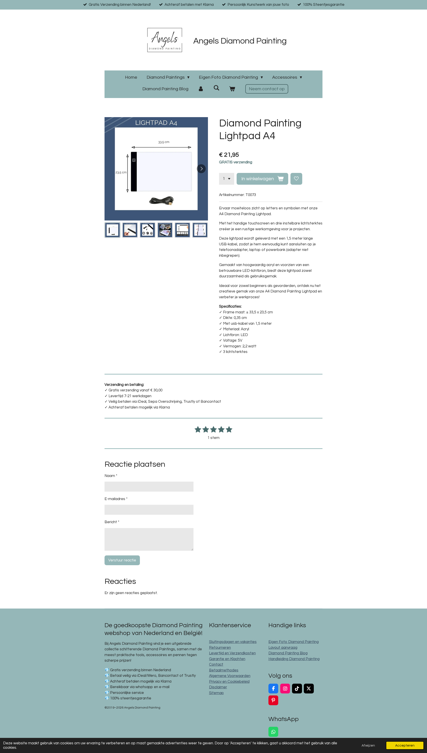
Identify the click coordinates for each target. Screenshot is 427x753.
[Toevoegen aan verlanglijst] (296, 179)
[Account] (200, 89)
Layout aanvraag (282, 648)
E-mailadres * (116, 499)
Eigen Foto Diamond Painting (293, 642)
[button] (112, 230)
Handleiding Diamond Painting (294, 659)
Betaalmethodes (223, 670)
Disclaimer (218, 687)
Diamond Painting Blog (288, 653)
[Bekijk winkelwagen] (232, 89)
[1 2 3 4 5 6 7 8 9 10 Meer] (226, 179)
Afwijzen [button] (368, 745)
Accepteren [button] (405, 745)
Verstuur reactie (122, 560)
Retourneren (220, 648)
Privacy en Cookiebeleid (229, 682)
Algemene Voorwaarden (229, 676)
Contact (216, 665)
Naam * (111, 476)
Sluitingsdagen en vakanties (233, 642)
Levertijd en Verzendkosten (232, 653)
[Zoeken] (216, 88)
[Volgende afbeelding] (201, 168)
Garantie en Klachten (227, 659)
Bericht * (112, 522)
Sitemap (216, 693)
